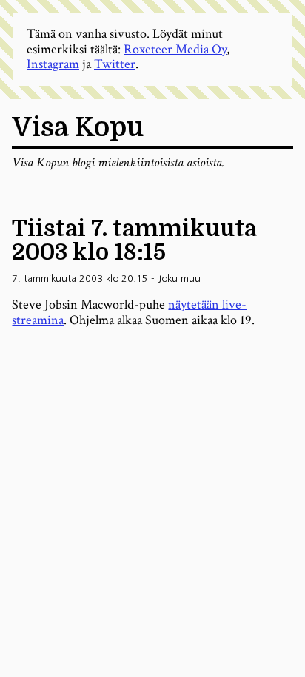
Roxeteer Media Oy (175, 49)
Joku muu (179, 278)
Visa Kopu (78, 127)
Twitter (114, 64)
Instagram (53, 64)
